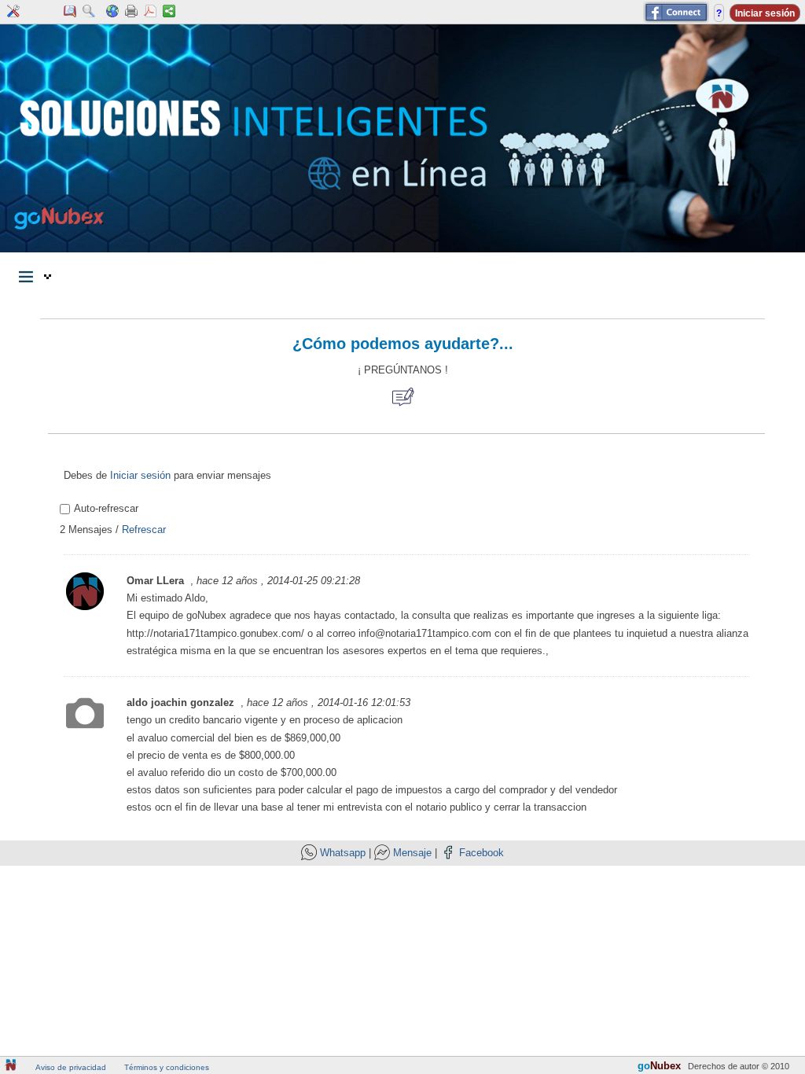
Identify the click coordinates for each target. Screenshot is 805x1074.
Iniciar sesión (140, 475)
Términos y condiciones (166, 1067)
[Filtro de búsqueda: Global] (88, 12)
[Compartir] (169, 12)
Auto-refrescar (106, 508)
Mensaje (412, 853)
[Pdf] (150, 12)
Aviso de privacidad (70, 1067)
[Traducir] (112, 12)
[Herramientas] (13, 12)
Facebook (481, 853)
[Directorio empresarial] (70, 12)
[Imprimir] (131, 12)
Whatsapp (343, 853)
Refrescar (144, 529)
